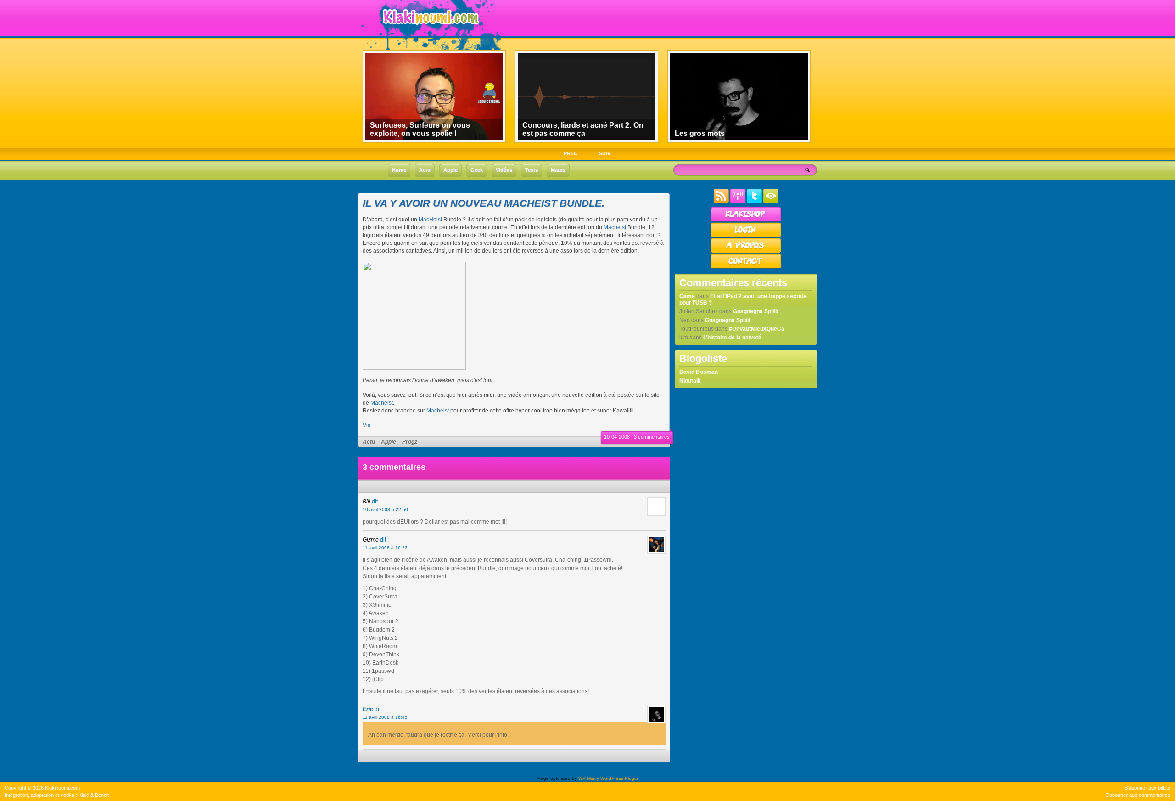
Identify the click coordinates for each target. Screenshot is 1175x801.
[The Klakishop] (746, 220)
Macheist (615, 227)
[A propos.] (746, 251)
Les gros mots (700, 133)
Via (367, 425)
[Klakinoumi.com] (429, 30)
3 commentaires (652, 437)
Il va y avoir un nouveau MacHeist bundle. (483, 203)
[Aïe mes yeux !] (770, 201)
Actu (369, 442)
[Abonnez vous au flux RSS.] (721, 201)
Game (687, 296)
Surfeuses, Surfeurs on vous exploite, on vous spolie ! (420, 129)
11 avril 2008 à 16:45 (385, 717)
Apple (388, 442)
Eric (368, 709)
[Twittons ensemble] (754, 201)
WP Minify (588, 778)
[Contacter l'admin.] (746, 267)
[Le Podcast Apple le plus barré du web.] (737, 201)
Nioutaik (690, 381)
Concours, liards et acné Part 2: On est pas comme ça (582, 129)
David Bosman (698, 372)
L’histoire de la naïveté (732, 337)
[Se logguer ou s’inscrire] (746, 236)
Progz (409, 442)
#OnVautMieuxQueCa (756, 329)
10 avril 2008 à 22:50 (385, 509)
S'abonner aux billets (1147, 787)
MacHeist (430, 219)
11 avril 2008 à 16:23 (385, 547)
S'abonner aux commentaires (1137, 795)
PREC (570, 153)
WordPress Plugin (619, 778)
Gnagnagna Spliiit (755, 311)
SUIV (604, 153)
